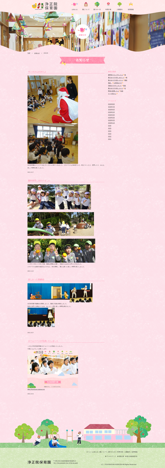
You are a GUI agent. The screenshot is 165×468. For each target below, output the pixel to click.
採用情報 (135, 452)
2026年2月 (111, 120)
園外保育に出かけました (39, 180)
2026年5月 (111, 112)
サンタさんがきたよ (37, 72)
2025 (109, 128)
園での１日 (112, 452)
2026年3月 (111, 117)
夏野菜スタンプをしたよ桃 (117, 75)
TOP (29, 53)
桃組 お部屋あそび (115, 83)
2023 (109, 134)
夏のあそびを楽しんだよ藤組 (117, 80)
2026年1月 (111, 123)
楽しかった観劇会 (36, 279)
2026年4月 (111, 115)
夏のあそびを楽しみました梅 (117, 77)
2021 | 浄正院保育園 (45, 6)
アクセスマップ (111, 456)
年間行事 (120, 452)
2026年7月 (111, 107)
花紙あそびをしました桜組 (117, 85)
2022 (109, 136)
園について (103, 452)
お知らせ (37, 53)
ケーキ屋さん (112, 93)
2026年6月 (111, 109)
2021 (109, 139)
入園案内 (127, 452)
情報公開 (121, 456)
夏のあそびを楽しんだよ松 (117, 88)
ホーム (88, 452)
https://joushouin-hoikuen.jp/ (36, 389)
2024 (109, 131)
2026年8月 (111, 104)
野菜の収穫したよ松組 (115, 91)
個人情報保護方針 (132, 456)
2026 (109, 125)
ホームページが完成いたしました (43, 341)
